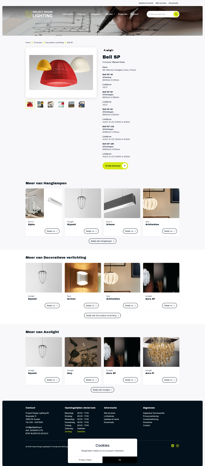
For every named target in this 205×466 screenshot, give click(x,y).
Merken (109, 14)
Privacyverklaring (151, 416)
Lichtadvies (68, 14)
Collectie (81, 14)
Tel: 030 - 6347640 (34, 422)
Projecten (122, 14)
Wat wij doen (161, 3)
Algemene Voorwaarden (154, 413)
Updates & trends (146, 3)
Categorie (95, 14)
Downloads (173, 3)
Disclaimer (147, 422)
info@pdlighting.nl (34, 427)
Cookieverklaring (150, 419)
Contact (134, 14)
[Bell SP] (61, 72)
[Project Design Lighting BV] (39, 14)
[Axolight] (108, 50)
